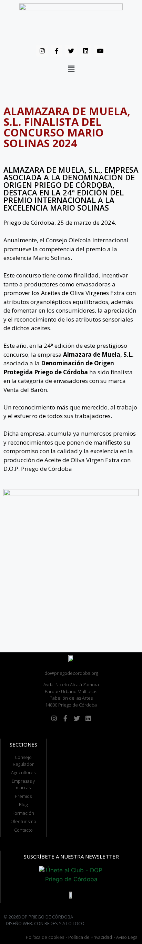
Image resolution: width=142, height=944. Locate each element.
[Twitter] (71, 51)
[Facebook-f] (56, 51)
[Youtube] (100, 51)
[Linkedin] (85, 51)
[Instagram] (42, 51)
